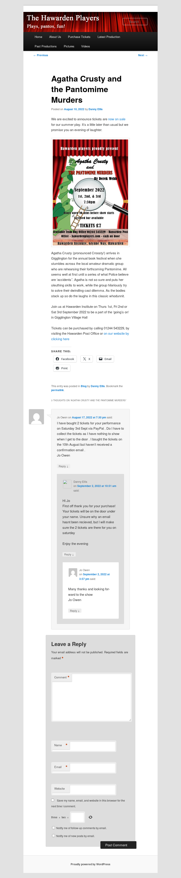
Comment (62, 677)
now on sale (116, 119)
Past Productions (46, 46)
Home (38, 37)
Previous (41, 55)
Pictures (69, 46)
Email (61, 766)
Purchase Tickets (79, 37)
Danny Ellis (96, 109)
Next (142, 55)
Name (61, 745)
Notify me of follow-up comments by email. (81, 828)
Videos (85, 46)
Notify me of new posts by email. (75, 836)
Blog (84, 386)
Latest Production (109, 37)
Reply (63, 466)
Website (59, 788)
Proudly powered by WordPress (90, 864)
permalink (57, 390)
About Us (55, 37)
